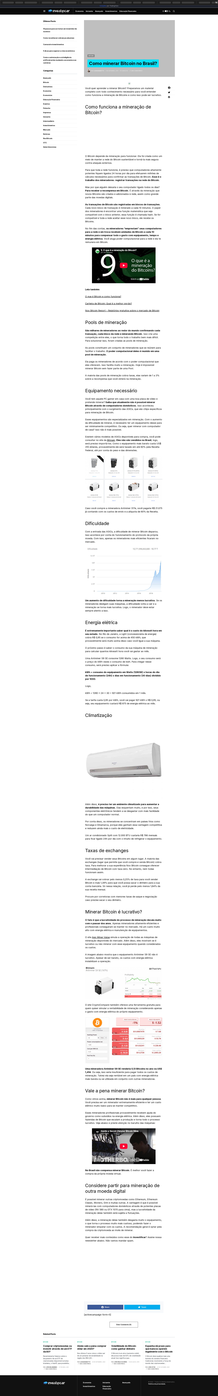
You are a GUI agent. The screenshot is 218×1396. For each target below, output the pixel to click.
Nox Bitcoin (132, 865)
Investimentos (49, 125)
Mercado (46, 130)
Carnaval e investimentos (53, 44)
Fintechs (46, 108)
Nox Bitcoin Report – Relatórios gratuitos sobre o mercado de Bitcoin (122, 310)
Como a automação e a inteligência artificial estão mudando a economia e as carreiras (59, 60)
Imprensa (47, 112)
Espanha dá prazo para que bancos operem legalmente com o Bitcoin (159, 1349)
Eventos (46, 104)
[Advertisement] (123, 135)
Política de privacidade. (157, 1384)
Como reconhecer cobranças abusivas (58, 38)
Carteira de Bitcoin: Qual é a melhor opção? (108, 303)
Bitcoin (91, 55)
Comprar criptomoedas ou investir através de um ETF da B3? (57, 1349)
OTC (45, 143)
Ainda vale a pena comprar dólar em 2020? (91, 1347)
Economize (47, 95)
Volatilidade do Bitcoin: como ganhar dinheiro (123, 1347)
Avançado (47, 78)
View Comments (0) (123, 1325)
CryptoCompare (100, 1005)
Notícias (46, 134)
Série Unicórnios (49, 147)
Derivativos (47, 87)
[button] (44, 11)
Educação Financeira (51, 100)
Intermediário (48, 121)
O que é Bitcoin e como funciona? (103, 296)
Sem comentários (136, 70)
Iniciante (46, 117)
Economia (47, 91)
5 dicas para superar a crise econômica (59, 51)
